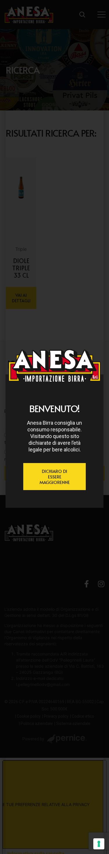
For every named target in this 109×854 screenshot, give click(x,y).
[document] (54, 427)
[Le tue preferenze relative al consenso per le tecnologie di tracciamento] (98, 843)
